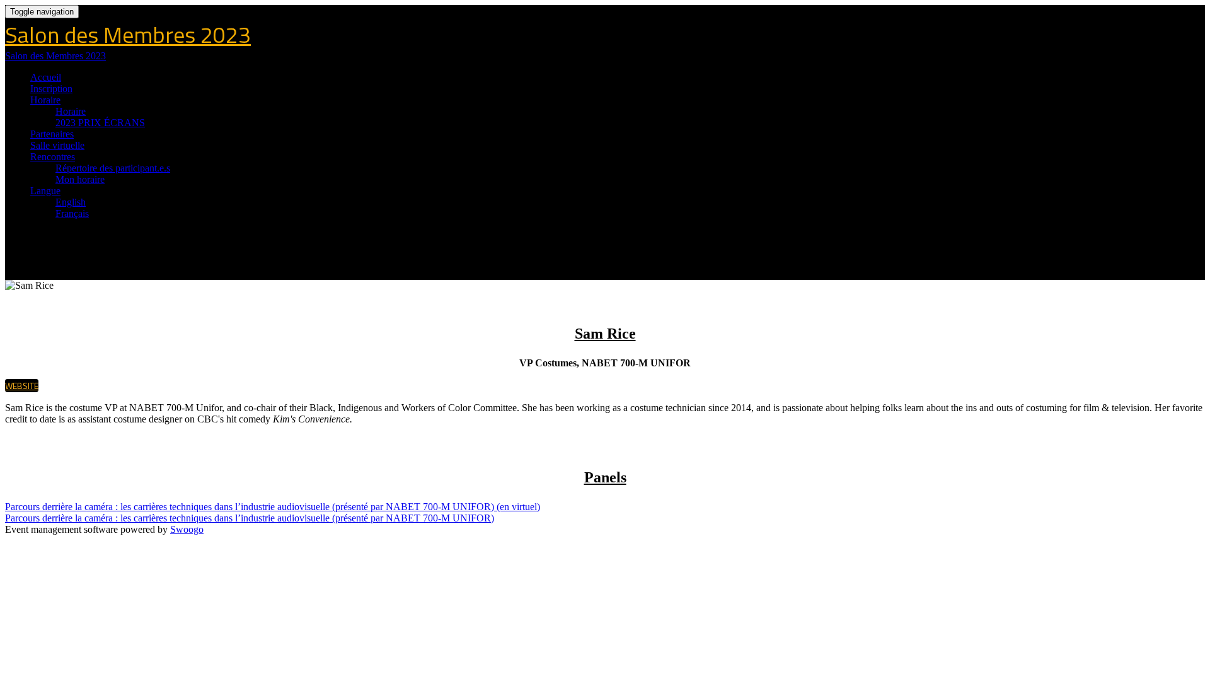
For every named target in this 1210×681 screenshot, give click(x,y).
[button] (21, 385)
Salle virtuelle (57, 145)
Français (72, 213)
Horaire (45, 100)
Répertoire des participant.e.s (112, 168)
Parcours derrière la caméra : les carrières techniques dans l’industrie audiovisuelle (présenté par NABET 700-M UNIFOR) (249, 518)
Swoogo (187, 529)
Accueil (45, 77)
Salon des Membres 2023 (128, 34)
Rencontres (52, 156)
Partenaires (52, 134)
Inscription (51, 88)
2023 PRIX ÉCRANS (100, 122)
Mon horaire (80, 179)
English (70, 202)
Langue (45, 190)
